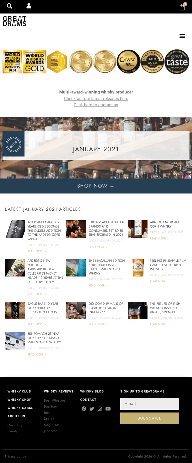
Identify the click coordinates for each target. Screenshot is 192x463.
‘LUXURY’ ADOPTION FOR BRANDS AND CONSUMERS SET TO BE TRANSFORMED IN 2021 (106, 228)
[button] (182, 36)
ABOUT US (16, 416)
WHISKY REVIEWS (59, 391)
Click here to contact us (96, 104)
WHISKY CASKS (21, 408)
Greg (31, 245)
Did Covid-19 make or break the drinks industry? (106, 307)
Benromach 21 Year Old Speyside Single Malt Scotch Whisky (44, 337)
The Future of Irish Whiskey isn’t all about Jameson (165, 307)
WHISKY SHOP (20, 400)
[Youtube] (108, 408)
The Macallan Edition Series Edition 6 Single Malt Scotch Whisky (107, 267)
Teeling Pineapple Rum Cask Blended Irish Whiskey (168, 265)
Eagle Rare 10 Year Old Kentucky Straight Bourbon (43, 307)
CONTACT (88, 400)
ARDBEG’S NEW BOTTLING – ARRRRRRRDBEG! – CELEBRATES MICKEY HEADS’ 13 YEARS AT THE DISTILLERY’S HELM (45, 271)
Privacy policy (15, 456)
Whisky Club (19, 391)
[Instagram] (100, 408)
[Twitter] (92, 408)
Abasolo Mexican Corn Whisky (164, 224)
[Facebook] (84, 408)
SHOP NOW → (96, 186)
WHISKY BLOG (92, 391)
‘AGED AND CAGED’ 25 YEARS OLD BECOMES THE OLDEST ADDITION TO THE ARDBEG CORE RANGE (44, 231)
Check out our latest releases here (96, 98)
